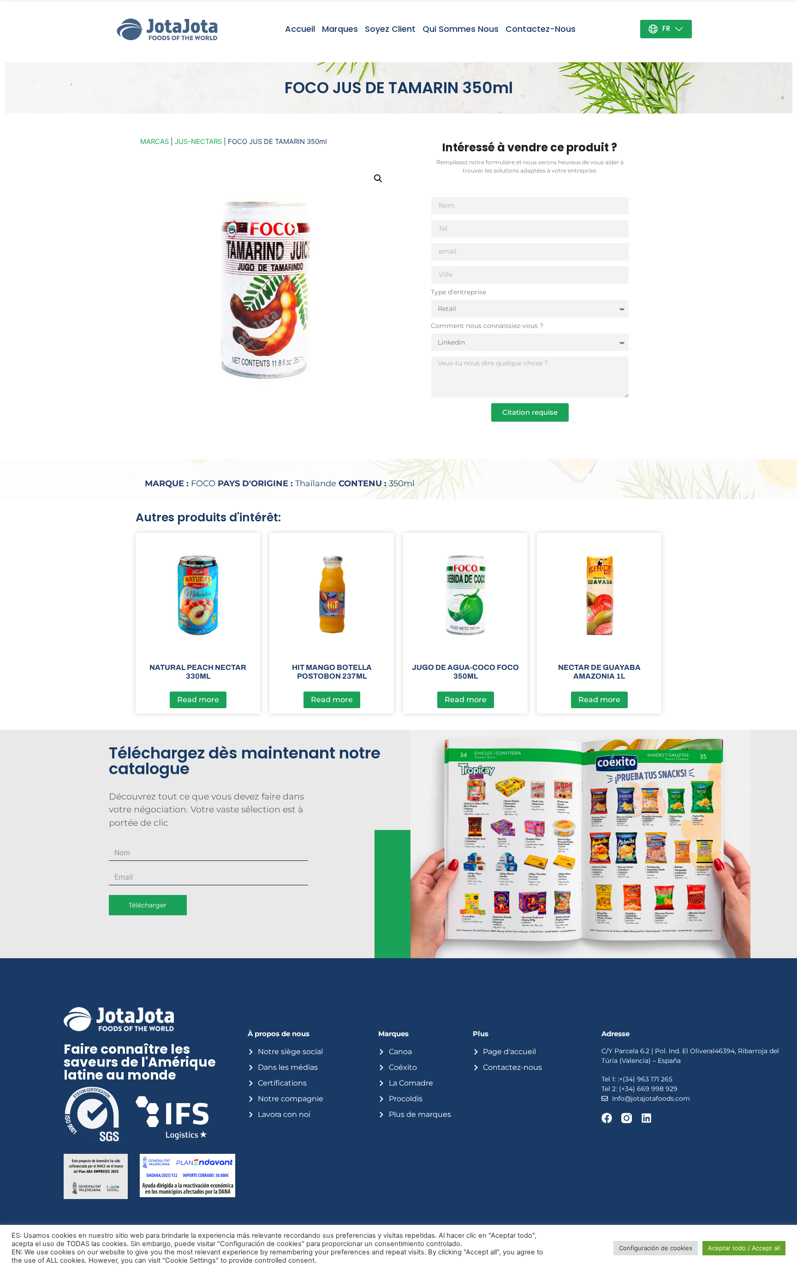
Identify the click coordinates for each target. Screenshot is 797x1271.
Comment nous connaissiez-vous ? (487, 326)
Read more (198, 699)
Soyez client (390, 29)
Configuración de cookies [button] (655, 1248)
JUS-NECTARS (198, 141)
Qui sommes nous (460, 29)
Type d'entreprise (458, 292)
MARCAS (154, 141)
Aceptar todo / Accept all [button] (744, 1248)
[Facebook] (606, 1118)
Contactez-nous (541, 29)
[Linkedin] (646, 1118)
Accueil (300, 29)
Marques (340, 29)
